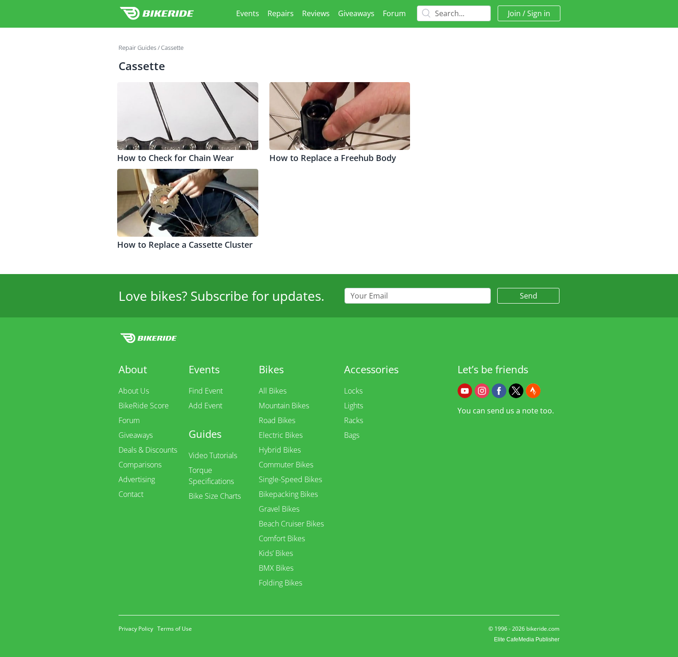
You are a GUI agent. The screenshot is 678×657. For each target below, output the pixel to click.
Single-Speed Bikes (290, 479)
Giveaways (356, 13)
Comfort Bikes (282, 538)
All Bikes (272, 391)
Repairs (281, 13)
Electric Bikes (281, 435)
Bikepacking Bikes (288, 494)
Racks (353, 420)
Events (247, 13)
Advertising (137, 479)
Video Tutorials (213, 455)
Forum (394, 13)
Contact (131, 494)
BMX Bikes (276, 568)
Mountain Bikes (284, 405)
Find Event (206, 391)
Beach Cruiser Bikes (291, 524)
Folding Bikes (280, 583)
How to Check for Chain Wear (175, 157)
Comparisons (140, 465)
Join (514, 13)
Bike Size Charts (215, 496)
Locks (353, 391)
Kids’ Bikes (276, 553)
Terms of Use (174, 629)
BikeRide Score (144, 405)
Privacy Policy (136, 629)
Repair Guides (137, 47)
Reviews (316, 13)
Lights (353, 405)
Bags (351, 435)
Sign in (538, 13)
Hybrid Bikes (280, 450)
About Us (134, 391)
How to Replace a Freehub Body (332, 157)
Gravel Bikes (279, 509)
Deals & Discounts (148, 450)
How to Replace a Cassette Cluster (185, 244)
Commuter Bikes (286, 465)
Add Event (205, 405)
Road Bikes (277, 420)
